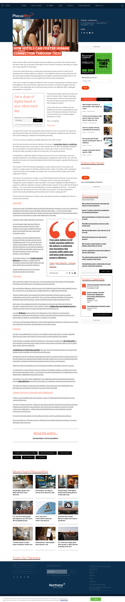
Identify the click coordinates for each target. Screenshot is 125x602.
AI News (50, 5)
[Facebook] (14, 577)
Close (95, 599)
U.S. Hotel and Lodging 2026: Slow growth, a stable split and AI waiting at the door (68, 544)
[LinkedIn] (17, 577)
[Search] (122, 5)
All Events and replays (102, 314)
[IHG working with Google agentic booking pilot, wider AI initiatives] (107, 142)
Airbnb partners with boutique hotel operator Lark (45, 543)
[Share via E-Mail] (89, 33)
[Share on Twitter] (84, 33)
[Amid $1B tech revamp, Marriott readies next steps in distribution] (68, 507)
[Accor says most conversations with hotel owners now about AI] (45, 507)
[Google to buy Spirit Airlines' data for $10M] (107, 153)
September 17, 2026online (92, 301)
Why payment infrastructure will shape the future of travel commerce (95, 204)
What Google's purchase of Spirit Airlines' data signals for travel (92, 106)
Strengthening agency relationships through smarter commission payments (96, 265)
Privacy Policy (38, 124)
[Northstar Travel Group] (57, 585)
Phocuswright (84, 5)
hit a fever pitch (69, 341)
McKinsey (22, 313)
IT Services (41, 457)
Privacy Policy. (99, 182)
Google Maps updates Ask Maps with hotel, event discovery (21, 493)
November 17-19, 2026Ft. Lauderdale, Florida (93, 287)
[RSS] (24, 577)
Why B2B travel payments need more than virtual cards (95, 225)
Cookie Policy (64, 600)
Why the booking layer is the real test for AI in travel (96, 231)
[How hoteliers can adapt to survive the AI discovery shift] (45, 481)
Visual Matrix (54, 438)
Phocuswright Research (25, 565)
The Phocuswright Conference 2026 (98, 285)
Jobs (60, 5)
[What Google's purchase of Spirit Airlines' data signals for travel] (107, 108)
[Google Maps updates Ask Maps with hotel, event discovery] (23, 481)
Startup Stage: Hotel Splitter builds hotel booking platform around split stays (67, 493)
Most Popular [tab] (88, 99)
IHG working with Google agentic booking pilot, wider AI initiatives (92, 141)
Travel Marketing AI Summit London (98, 306)
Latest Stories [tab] (104, 99)
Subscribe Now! (54, 566)
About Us (99, 5)
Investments (28, 457)
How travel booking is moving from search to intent (96, 218)
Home (24, 5)
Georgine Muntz (38, 438)
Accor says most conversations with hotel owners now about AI (43, 518)
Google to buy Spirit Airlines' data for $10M (91, 151)
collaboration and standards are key (62, 306)
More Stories (106, 271)
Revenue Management (48, 453)
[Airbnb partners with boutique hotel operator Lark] (45, 533)
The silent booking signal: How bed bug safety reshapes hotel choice (94, 258)
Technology (92, 20)
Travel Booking (65, 453)
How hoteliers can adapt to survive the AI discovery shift (44, 491)
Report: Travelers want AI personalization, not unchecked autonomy (95, 211)
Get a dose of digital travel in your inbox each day (26, 104)
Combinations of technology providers (26, 350)
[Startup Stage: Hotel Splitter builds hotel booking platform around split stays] (68, 481)
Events (70, 5)
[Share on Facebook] (81, 33)
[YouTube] (28, 577)
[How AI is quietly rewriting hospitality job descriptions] (107, 131)
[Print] (92, 33)
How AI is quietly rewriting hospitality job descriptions (91, 128)
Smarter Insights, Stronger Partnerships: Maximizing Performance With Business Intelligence (96, 295)
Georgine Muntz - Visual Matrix (94, 23)
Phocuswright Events (25, 571)
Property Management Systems (25, 453)
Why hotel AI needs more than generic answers (94, 238)
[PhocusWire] (23, 16)
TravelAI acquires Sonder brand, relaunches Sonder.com (22, 543)
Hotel (17, 457)
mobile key (73, 144)
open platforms (23, 381)
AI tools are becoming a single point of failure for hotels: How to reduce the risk (92, 118)
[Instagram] (21, 577)
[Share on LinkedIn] (87, 33)
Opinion (84, 20)
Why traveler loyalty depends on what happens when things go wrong (94, 245)
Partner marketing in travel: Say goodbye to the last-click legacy (96, 251)
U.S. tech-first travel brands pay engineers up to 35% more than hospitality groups (22, 518)
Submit (38, 120)
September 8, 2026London (92, 308)
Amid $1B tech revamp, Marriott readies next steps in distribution (67, 518)
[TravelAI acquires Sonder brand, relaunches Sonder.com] (23, 533)
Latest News (36, 5)
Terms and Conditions (26, 124)
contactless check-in (61, 144)
